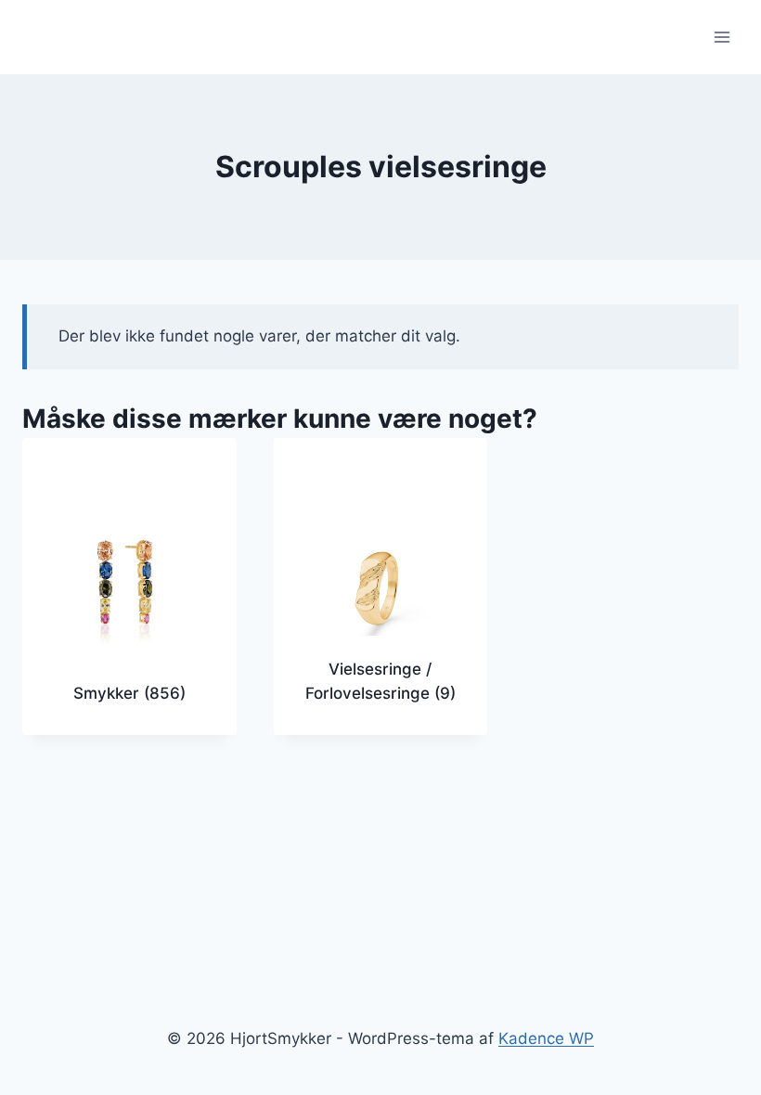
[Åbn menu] (721, 36)
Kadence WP (546, 1038)
